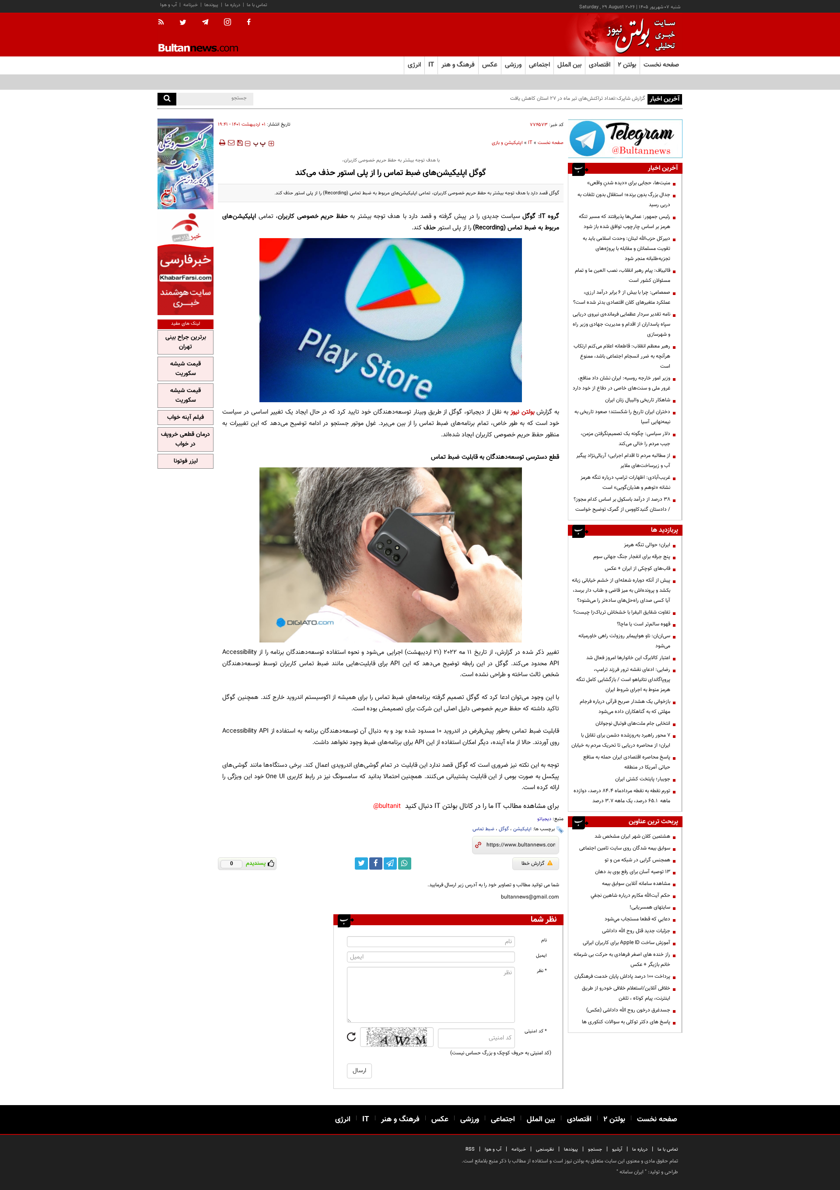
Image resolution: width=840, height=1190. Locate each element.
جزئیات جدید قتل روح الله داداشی (636, 931)
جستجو (595, 1149)
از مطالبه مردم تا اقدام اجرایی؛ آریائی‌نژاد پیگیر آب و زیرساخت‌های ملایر (623, 461)
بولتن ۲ (627, 65)
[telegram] (205, 22)
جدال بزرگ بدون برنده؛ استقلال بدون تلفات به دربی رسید (624, 200)
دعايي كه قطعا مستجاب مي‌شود (637, 919)
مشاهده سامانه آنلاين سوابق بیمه (636, 884)
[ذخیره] (240, 143)
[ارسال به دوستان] (231, 142)
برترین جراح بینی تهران (185, 342)
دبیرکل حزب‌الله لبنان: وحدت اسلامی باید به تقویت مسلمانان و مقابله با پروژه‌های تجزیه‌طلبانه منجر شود (626, 249)
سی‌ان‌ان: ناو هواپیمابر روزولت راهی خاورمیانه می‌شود (624, 641)
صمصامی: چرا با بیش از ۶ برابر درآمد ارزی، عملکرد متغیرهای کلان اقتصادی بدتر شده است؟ (621, 297)
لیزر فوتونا (186, 461)
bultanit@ (387, 806)
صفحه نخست (661, 65)
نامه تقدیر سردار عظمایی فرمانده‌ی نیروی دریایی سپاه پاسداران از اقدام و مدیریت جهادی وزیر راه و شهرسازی (621, 324)
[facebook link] (375, 863)
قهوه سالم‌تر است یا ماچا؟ (643, 624)
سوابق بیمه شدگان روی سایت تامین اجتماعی (624, 848)
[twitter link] (361, 863)
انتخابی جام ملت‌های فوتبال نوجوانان (632, 723)
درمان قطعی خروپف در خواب (185, 439)
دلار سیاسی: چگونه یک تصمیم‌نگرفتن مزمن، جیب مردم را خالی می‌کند (625, 439)
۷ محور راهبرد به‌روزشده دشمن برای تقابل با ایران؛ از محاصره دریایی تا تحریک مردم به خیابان (620, 740)
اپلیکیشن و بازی (507, 143)
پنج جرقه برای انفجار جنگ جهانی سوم (631, 557)
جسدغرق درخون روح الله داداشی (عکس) (628, 1010)
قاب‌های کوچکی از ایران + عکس (637, 568)
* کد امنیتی (536, 1031)
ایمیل (541, 955)
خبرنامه (190, 5)
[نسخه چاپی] (221, 142)
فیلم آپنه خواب (185, 417)
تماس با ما (257, 5)
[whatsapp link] (404, 863)
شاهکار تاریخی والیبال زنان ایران (637, 400)
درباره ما (232, 5)
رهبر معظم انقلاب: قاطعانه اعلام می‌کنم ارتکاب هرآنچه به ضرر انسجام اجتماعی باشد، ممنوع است (622, 356)
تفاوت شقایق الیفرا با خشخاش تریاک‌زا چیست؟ (621, 612)
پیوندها (211, 5)
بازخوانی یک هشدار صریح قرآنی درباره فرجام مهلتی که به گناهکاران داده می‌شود (625, 707)
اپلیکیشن (522, 829)
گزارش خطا (533, 863)
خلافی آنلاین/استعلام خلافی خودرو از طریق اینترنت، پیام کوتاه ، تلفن (626, 993)
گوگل (504, 829)
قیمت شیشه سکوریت (185, 369)
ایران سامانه (632, 1172)
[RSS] (163, 22)
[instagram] (227, 23)
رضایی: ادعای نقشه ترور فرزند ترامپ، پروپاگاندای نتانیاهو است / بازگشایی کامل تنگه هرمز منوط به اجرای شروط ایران (623, 680)
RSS (470, 1149)
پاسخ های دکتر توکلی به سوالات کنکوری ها (626, 1022)
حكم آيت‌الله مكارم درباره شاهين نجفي (630, 895)
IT (530, 143)
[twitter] (183, 23)
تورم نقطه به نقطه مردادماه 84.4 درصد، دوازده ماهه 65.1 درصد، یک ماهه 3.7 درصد (622, 796)
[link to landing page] (638, 34)
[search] (167, 99)
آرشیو (617, 1149)
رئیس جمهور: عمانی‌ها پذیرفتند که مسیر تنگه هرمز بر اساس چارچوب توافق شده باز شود (624, 222)
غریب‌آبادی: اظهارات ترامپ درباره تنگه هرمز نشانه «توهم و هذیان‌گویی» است (625, 482)
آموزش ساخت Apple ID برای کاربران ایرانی (626, 943)
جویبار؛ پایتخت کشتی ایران (642, 779)
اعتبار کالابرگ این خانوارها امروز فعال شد (628, 658)
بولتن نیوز (523, 412)
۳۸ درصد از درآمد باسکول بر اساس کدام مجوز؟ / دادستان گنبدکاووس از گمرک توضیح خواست (622, 504)
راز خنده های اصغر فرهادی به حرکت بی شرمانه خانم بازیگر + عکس (622, 960)
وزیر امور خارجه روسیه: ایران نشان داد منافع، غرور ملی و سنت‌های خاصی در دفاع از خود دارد (621, 383)
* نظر (542, 971)
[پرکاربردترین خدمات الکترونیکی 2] (186, 164)
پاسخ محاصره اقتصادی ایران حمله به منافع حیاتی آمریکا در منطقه (626, 762)
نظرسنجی (545, 1149)
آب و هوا (168, 5)
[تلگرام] (625, 138)
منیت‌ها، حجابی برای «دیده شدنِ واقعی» (628, 183)
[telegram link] (390, 863)
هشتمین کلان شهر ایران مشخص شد (632, 836)
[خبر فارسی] (186, 263)
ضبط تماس (483, 829)
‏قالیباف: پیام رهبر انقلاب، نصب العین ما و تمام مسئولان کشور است (622, 275)
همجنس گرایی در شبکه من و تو (637, 860)
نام (544, 940)
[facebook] (248, 22)
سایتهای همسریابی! (650, 907)
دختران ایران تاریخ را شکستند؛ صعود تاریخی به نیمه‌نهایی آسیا (622, 417)
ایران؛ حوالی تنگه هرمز (647, 545)
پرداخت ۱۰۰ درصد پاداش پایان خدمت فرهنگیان (622, 976)
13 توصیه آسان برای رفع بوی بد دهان (632, 872)
